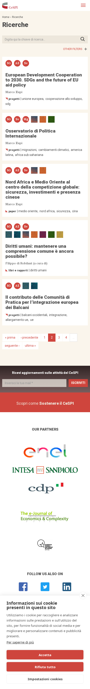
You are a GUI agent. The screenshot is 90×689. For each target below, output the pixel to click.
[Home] (9, 5)
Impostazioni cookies (45, 679)
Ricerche (17, 17)
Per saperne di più (20, 642)
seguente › (12, 345)
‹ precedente (29, 337)
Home (5, 17)
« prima (10, 337)
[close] (83, 595)
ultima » (30, 345)
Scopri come (45, 403)
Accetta (45, 655)
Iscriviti (78, 383)
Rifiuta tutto (45, 667)
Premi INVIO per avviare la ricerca (84, 39)
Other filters (72, 49)
